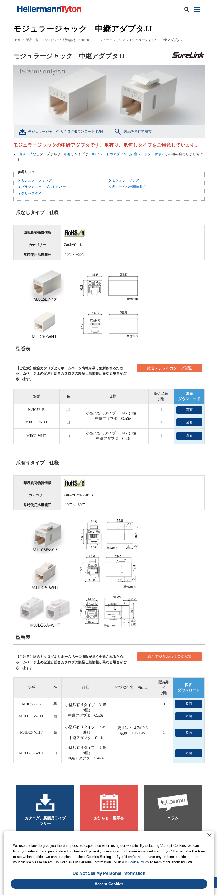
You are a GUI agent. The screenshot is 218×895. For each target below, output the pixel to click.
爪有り (20, 154)
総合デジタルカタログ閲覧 (169, 368)
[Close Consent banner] (209, 835)
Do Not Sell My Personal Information (109, 873)
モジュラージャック (111, 40)
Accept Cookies (109, 884)
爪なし (34, 154)
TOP (18, 40)
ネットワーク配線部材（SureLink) (67, 40)
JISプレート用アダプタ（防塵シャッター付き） (128, 154)
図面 (189, 410)
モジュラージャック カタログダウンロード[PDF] (65, 131)
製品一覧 (32, 40)
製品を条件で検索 (138, 131)
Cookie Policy (138, 862)
